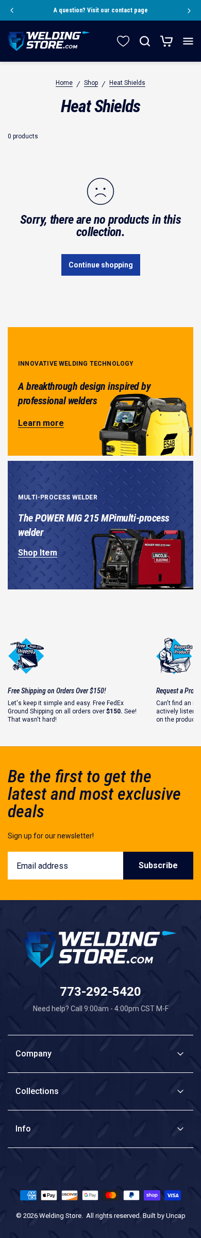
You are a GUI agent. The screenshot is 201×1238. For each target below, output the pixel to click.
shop (91, 82)
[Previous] (11, 10)
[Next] (189, 10)
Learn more (41, 423)
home (64, 82)
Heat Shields (127, 82)
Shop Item (37, 553)
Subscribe (158, 865)
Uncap (176, 1215)
